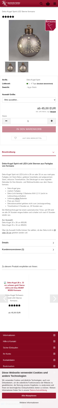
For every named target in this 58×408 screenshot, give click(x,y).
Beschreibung (8, 152)
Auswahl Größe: (9, 94)
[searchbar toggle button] (41, 3)
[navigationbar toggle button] (54, 3)
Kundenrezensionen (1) (13, 249)
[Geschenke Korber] (10, 3)
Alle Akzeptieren (29, 395)
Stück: (4, 116)
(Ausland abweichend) (45, 83)
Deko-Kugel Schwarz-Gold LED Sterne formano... (14, 298)
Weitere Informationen (29, 402)
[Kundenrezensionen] (8, 18)
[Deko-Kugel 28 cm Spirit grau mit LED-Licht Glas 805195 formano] (29, 40)
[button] (6, 121)
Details (5, 242)
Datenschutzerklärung (38, 390)
